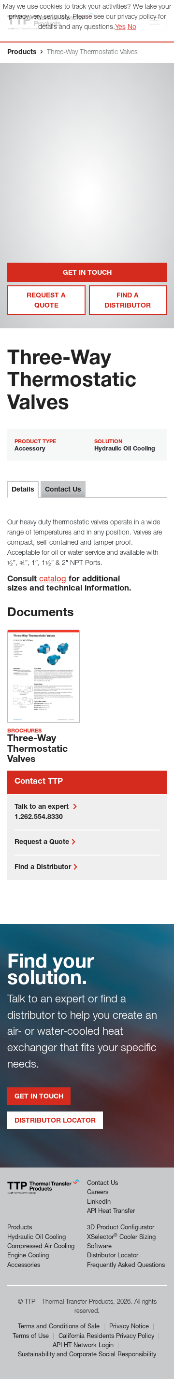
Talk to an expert (42, 807)
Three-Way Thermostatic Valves (37, 749)
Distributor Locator (55, 1121)
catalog (52, 580)
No (132, 27)
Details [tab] (23, 490)
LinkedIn (99, 1202)
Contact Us (102, 1184)
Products (22, 52)
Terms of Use (31, 1337)
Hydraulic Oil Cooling (36, 1238)
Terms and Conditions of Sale (59, 1327)
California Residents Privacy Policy (106, 1337)
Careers (97, 1193)
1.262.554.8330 (38, 817)
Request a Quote (46, 301)
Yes (120, 27)
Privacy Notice (129, 1327)
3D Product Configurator (120, 1228)
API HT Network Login (83, 1346)
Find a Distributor (127, 301)
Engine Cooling (28, 1256)
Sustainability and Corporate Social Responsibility (87, 1355)
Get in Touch (87, 273)
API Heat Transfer (111, 1212)
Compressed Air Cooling (40, 1247)
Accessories (23, 1266)
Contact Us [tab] (63, 490)
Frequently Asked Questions (126, 1266)
